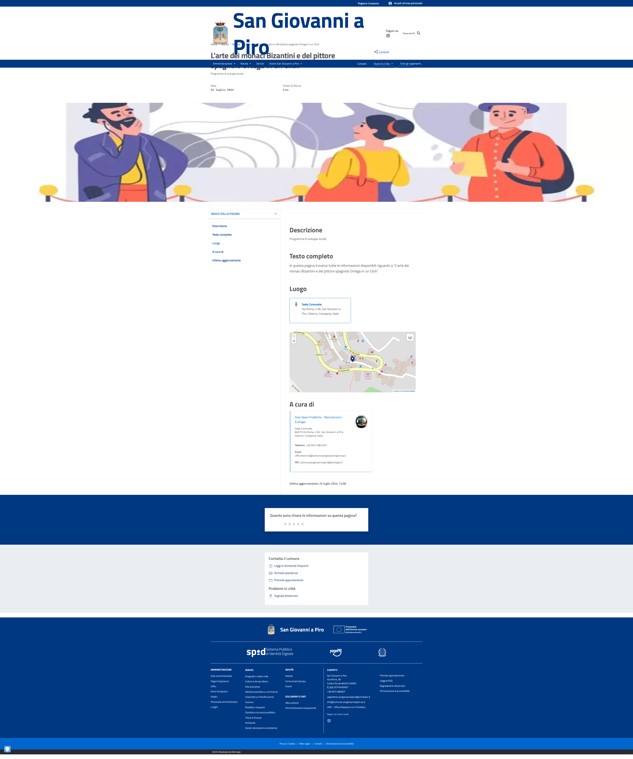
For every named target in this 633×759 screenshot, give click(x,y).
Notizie (289, 676)
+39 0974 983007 (336, 691)
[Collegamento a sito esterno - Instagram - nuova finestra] (388, 35)
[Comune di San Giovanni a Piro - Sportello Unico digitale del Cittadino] (220, 33)
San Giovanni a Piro (298, 33)
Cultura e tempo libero (256, 681)
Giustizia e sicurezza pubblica (260, 712)
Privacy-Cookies (287, 743)
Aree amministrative (221, 676)
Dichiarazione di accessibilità (394, 691)
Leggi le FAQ (386, 681)
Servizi (249, 670)
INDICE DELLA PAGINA (225, 214)
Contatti (332, 670)
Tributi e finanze (253, 718)
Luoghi (214, 707)
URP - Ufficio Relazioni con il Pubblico (346, 707)
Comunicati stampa (295, 681)
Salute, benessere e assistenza (261, 728)
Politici (214, 697)
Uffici (213, 686)
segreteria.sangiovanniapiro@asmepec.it (348, 697)
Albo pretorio (292, 703)
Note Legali (304, 743)
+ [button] (294, 336)
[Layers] (410, 337)
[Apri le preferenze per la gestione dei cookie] (8, 750)
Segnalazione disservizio (392, 686)
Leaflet (396, 391)
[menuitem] (362, 64)
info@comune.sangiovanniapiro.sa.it (346, 702)
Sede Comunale (312, 304)
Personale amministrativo (224, 702)
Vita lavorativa (252, 687)
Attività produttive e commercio (261, 692)
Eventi (288, 686)
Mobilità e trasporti (255, 707)
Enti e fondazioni (219, 691)
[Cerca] (418, 33)
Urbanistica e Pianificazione (259, 697)
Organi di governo (220, 681)
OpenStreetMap (408, 391)
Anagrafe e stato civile (256, 676)
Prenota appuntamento (392, 675)
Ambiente (250, 723)
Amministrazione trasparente (300, 708)
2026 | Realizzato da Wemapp (226, 752)
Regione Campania (368, 3)
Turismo (249, 702)
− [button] (294, 341)
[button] (405, 3)
